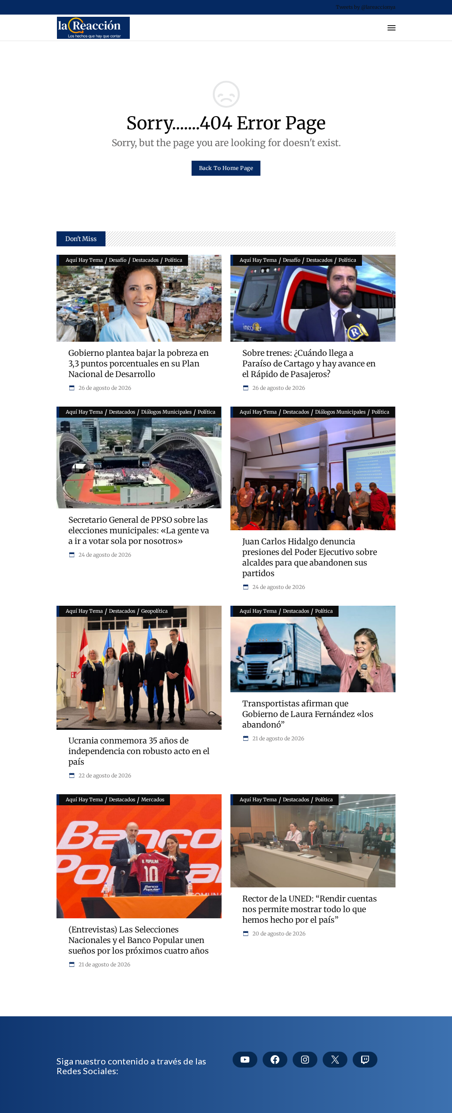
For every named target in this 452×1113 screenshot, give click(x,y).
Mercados (152, 799)
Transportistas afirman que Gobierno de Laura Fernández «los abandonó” (307, 714)
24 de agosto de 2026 (104, 554)
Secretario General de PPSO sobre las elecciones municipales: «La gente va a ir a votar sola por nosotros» (138, 530)
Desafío (117, 260)
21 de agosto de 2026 (277, 738)
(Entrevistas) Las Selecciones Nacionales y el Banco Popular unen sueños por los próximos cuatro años (138, 940)
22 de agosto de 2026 (104, 775)
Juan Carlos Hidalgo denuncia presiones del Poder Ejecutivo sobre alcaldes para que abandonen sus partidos (309, 557)
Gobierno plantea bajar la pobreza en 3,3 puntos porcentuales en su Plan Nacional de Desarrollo (138, 363)
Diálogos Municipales (166, 412)
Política (173, 260)
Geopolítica (154, 611)
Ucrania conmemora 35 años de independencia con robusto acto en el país (139, 751)
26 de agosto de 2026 (104, 388)
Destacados (145, 260)
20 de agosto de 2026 (278, 933)
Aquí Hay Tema (84, 260)
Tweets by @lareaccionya (366, 7)
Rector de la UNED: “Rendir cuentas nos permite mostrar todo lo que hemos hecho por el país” (309, 909)
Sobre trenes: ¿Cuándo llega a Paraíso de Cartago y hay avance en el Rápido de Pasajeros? (309, 363)
